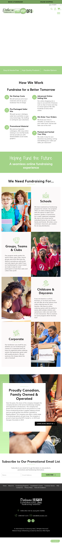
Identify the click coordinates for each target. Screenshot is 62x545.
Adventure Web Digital (43, 531)
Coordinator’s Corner (36, 486)
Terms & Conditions (40, 487)
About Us (11, 486)
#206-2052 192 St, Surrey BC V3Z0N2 (32, 511)
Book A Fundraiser (15, 2)
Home (4, 486)
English (54, 4)
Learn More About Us (45, 424)
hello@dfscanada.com (40, 516)
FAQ (58, 486)
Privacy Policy (28, 487)
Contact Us (19, 487)
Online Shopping (46, 2)
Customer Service (50, 486)
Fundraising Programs (22, 486)
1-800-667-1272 (23, 516)
